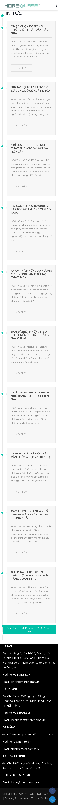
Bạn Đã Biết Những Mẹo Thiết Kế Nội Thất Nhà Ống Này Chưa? (31, 335)
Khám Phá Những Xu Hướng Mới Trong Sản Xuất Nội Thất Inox (31, 274)
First (22, 628)
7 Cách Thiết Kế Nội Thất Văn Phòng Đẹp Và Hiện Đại (31, 455)
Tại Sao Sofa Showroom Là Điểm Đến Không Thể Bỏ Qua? (31, 209)
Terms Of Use (40, 798)
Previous (29, 628)
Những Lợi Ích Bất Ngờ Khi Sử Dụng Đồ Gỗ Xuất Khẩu (30, 89)
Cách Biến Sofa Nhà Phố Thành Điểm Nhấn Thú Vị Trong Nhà (29, 515)
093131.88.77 (21, 674)
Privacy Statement (17, 798)
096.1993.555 (22, 712)
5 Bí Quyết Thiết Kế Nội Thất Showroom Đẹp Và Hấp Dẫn (29, 148)
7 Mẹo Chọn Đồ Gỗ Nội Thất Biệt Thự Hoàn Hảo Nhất (30, 30)
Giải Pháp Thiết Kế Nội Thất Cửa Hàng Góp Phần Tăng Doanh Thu (30, 576)
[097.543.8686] (52, 799)
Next (48, 628)
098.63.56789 (22, 775)
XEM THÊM (21, 68)
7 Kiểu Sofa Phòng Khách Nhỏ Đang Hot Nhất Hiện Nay (30, 396)
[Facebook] (52, 790)
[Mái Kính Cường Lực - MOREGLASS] (22, 5)
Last (29, 631)
